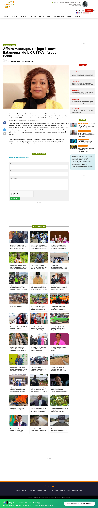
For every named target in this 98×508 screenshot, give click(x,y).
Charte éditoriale (77, 490)
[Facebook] (45, 486)
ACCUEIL (6, 16)
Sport (46, 490)
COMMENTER (15, 198)
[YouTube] (53, 486)
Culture (39, 490)
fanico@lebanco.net (82, 164)
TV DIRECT (89, 10)
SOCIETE (41, 16)
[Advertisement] (49, 27)
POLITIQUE (15, 16)
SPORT (49, 16)
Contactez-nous (65, 490)
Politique (25, 490)
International (53, 490)
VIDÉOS (69, 16)
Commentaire (14, 178)
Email (11, 171)
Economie (32, 490)
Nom (11, 164)
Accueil (17, 490)
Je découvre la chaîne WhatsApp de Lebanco (79, 503)
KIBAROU (77, 16)
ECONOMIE (24, 16)
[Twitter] (49, 486)
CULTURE (33, 16)
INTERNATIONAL (59, 16)
